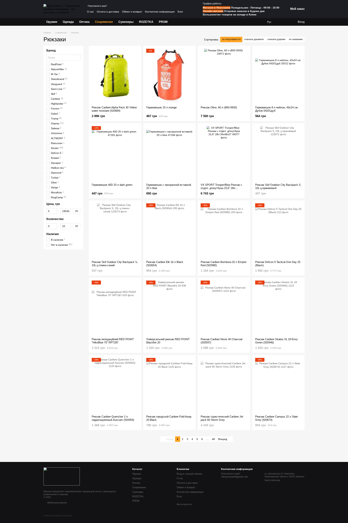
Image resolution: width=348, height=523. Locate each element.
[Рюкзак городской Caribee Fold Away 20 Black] (169, 385)
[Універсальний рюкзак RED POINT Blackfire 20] (169, 308)
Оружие (51, 21)
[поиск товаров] (177, 22)
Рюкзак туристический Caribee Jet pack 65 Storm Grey (222, 418)
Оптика (84, 21)
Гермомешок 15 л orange (161, 107)
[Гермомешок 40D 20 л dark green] (115, 153)
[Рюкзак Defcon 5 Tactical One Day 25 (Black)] (278, 230)
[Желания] (280, 22)
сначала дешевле (254, 39)
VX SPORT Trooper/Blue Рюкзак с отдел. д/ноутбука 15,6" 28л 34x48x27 (221, 188)
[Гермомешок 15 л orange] (169, 76)
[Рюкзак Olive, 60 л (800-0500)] (224, 76)
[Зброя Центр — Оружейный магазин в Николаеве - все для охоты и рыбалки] (62, 476)
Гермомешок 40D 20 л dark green (112, 184)
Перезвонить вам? (97, 6)
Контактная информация (160, 11)
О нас (90, 11)
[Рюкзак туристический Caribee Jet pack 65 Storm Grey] (224, 385)
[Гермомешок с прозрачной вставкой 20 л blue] (169, 153)
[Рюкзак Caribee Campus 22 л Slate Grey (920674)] (278, 385)
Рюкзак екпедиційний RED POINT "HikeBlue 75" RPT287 (113, 341)
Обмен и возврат (132, 11)
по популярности (231, 39)
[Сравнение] (287, 22)
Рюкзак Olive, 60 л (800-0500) (219, 107)
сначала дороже (276, 39)
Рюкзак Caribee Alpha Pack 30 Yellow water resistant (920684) (114, 109)
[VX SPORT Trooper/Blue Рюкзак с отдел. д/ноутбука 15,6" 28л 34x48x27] (224, 153)
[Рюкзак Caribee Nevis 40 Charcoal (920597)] (224, 308)
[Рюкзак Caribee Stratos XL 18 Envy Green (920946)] (278, 308)
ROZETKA (146, 21)
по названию (296, 39)
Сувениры (126, 21)
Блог (180, 11)
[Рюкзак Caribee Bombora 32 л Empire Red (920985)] (224, 230)
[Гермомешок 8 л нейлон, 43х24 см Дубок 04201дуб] (278, 76)
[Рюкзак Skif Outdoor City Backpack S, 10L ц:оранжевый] (278, 153)
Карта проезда (272, 480)
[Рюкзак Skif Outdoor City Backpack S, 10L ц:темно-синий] (115, 230)
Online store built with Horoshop (57, 515)
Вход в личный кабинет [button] (189, 473)
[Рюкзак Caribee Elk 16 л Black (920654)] (169, 230)
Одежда (68, 21)
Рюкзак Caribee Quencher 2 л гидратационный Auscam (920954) (113, 418)
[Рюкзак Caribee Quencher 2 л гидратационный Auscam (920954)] (115, 385)
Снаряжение (104, 21)
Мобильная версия (57, 502)
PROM (163, 21)
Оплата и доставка (108, 11)
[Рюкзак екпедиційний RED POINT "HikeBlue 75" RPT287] (115, 308)
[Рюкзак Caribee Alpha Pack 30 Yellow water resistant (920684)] (115, 76)
